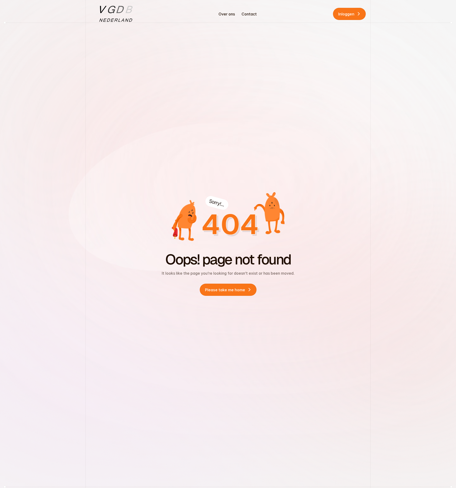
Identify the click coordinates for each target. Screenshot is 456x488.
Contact (249, 14)
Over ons (226, 14)
